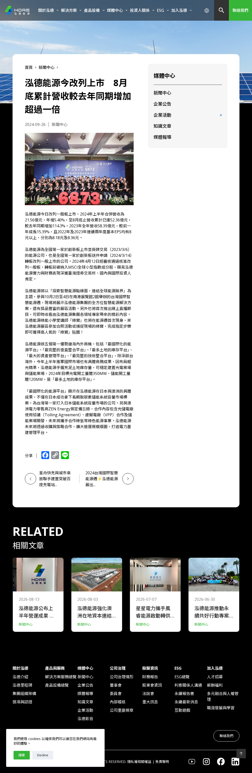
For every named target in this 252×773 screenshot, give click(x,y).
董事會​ (116, 685)
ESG (160, 10)
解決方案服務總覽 (61, 677)
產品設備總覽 (57, 685)
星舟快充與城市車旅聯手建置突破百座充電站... (55, 478)
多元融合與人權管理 (222, 696)
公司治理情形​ (121, 677)
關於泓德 (46, 10)
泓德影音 (85, 718)
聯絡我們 (240, 10)
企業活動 (162, 115)
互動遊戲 (182, 710)
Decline (42, 755)
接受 (21, 755)
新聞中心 (162, 93)
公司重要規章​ (121, 710)
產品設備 (92, 10)
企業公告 (162, 104)
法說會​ (148, 693)
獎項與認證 (22, 702)
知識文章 (162, 126)
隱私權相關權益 (139, 761)
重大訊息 (150, 702)
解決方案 (69, 10)
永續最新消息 (186, 702)
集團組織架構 (24, 693)
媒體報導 (162, 137)
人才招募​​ (215, 677)
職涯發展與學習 (221, 708)
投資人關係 (140, 10)
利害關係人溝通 (188, 685)
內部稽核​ (118, 702)
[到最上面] (241, 753)
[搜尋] (221, 10)
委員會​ (116, 693)
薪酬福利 (215, 685)
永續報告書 (184, 693)
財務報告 (150, 677)
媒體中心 (115, 10)
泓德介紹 (20, 677)
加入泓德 (179, 10)
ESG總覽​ (181, 677)
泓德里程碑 (22, 685)
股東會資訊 (152, 685)
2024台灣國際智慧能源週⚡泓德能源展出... (101, 478)
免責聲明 (162, 761)
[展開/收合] (221, 115)
